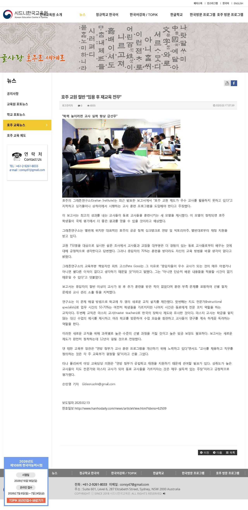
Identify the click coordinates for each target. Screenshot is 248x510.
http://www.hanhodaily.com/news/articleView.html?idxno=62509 (120, 408)
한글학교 (176, 14)
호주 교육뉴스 (16, 125)
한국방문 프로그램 (202, 14)
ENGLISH (238, 3)
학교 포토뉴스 (16, 114)
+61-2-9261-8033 (95, 484)
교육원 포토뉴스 (17, 104)
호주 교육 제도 (16, 135)
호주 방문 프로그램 (230, 14)
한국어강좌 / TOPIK (144, 14)
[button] (204, 452)
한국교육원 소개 (51, 14)
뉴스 (82, 14)
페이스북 (198, 3)
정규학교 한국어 (107, 14)
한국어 (226, 3)
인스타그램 (212, 3)
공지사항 (13, 94)
